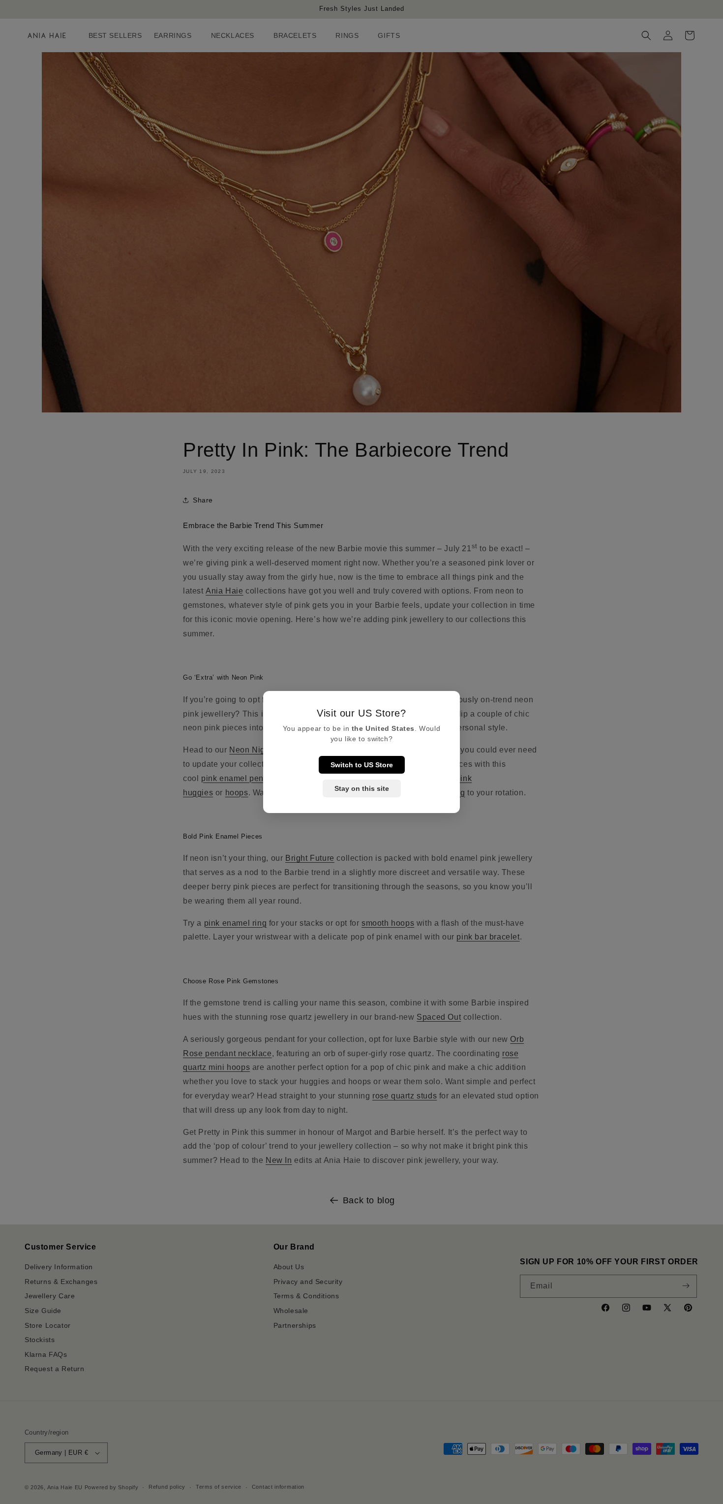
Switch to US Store (362, 765)
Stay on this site (361, 788)
